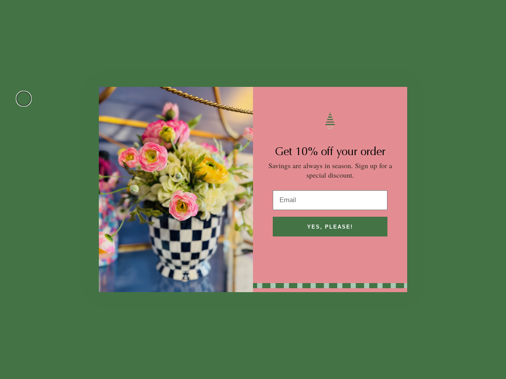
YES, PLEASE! (330, 227)
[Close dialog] (24, 99)
